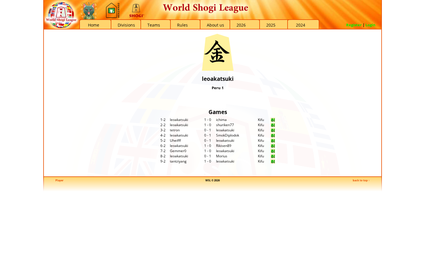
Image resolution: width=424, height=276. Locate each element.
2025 (270, 25)
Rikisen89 (223, 145)
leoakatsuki (179, 119)
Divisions (126, 25)
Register (354, 24)
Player (59, 180)
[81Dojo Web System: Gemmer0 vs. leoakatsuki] (273, 152)
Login (370, 24)
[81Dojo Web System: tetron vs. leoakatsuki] (273, 131)
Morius (221, 156)
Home (93, 25)
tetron (175, 130)
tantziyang (178, 161)
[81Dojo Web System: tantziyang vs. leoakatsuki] (273, 162)
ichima (221, 119)
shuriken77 (225, 124)
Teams (153, 25)
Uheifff (175, 140)
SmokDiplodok (227, 135)
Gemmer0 (178, 150)
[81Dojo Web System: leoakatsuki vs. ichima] (273, 120)
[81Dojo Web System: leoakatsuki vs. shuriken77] (273, 126)
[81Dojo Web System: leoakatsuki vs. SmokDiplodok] (273, 136)
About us (215, 25)
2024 (300, 25)
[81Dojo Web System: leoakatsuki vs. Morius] (273, 157)
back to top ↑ (361, 180)
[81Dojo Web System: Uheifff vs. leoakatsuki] (273, 141)
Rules (182, 25)
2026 (241, 25)
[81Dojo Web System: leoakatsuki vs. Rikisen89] (273, 146)
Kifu (261, 119)
